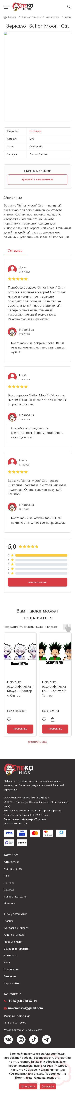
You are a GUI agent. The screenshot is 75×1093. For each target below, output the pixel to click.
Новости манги (13, 941)
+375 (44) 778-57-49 (22, 1001)
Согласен (48, 1086)
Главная (9, 920)
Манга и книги (13, 868)
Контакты (10, 955)
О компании (11, 969)
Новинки (9, 903)
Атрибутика (11, 861)
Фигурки (9, 882)
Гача (7, 875)
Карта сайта (12, 983)
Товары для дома (15, 896)
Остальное (35, 131)
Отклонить (28, 1086)
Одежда (9, 889)
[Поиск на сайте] (69, 6)
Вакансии (10, 976)
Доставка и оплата (16, 927)
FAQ (7, 962)
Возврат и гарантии (16, 948)
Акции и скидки (14, 934)
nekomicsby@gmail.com (25, 1008)
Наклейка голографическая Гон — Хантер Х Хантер (54, 688)
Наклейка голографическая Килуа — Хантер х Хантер (19, 688)
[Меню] (6, 6)
